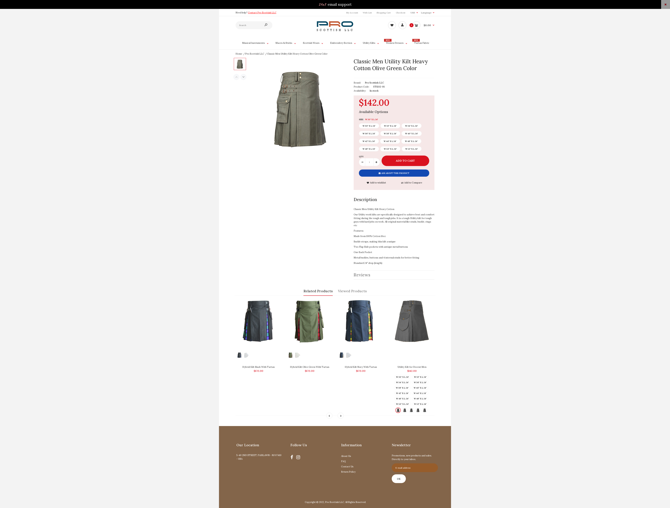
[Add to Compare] (278, 302)
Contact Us (347, 466)
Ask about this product (395, 173)
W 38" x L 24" (390, 133)
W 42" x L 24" (369, 141)
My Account (352, 12)
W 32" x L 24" (390, 126)
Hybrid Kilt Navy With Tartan (361, 367)
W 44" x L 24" (390, 141)
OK (399, 478)
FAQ (343, 461)
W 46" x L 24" (411, 141)
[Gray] (411, 410)
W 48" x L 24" (369, 149)
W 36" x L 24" (369, 133)
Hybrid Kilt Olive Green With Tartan (309, 367)
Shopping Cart (384, 12)
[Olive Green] (418, 410)
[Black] (398, 410)
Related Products (318, 291)
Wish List (367, 12)
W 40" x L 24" (411, 133)
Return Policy (348, 471)
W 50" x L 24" (390, 149)
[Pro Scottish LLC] (335, 30)
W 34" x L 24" (411, 126)
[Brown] (424, 410)
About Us (346, 456)
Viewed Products (352, 291)
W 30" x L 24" (369, 126)
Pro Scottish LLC (374, 82)
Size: (368, 119)
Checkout (400, 12)
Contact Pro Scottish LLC (262, 12)
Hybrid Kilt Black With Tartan (258, 367)
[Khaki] (404, 410)
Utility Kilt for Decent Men (411, 367)
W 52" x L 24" (411, 149)
